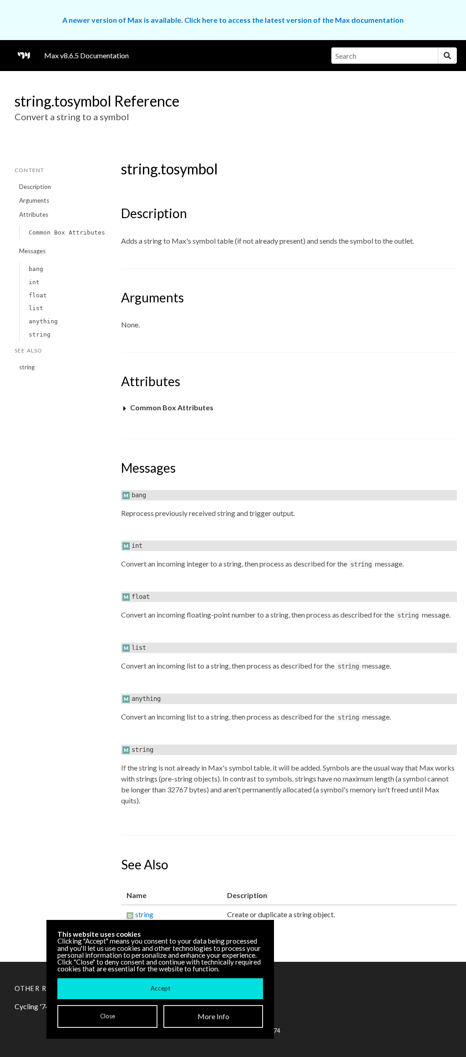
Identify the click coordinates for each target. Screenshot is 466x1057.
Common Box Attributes (67, 232)
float (38, 295)
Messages (32, 251)
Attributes (33, 214)
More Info (213, 1016)
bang (36, 269)
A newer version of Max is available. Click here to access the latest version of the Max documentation (233, 19)
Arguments (34, 200)
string (40, 334)
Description (35, 186)
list (36, 308)
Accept (160, 988)
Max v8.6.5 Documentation (86, 55)
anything (43, 321)
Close (107, 1016)
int (34, 282)
